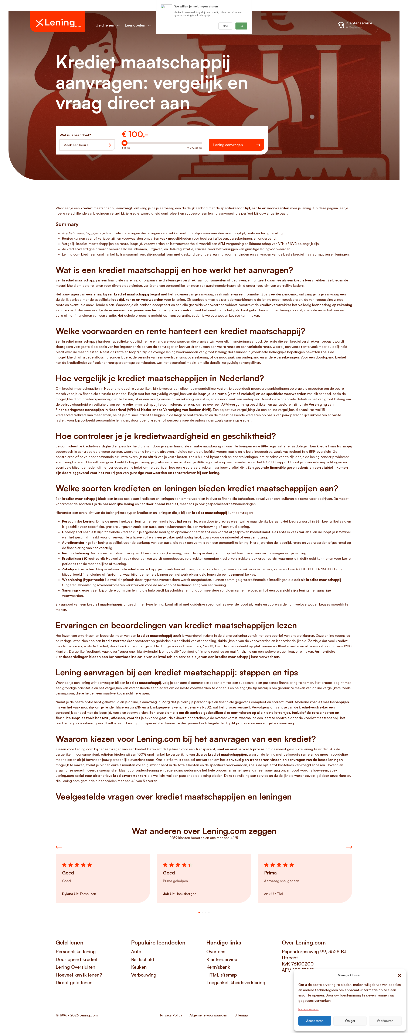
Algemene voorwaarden (208, 1015)
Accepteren (314, 1021)
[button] (399, 975)
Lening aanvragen (228, 144)
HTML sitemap (221, 975)
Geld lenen (104, 25)
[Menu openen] (120, 25)
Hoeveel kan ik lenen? (79, 975)
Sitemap (241, 1015)
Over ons (215, 951)
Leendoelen (135, 25)
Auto (136, 951)
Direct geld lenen (74, 982)
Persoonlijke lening (76, 951)
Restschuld (142, 959)
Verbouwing (143, 975)
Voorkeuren (385, 1021)
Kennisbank (218, 967)
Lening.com (65, 693)
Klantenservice (221, 959)
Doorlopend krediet (77, 959)
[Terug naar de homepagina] (57, 21)
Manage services (308, 1009)
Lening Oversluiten (75, 967)
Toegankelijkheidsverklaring (235, 982)
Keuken (139, 967)
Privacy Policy (171, 1015)
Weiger (350, 1021)
